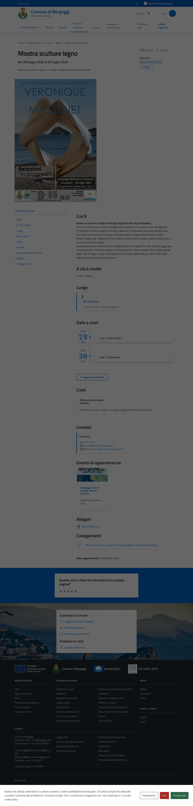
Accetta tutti (179, 795)
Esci (164, 795)
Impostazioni (149, 795)
